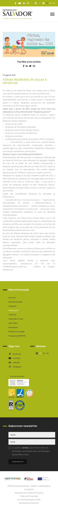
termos (26, 448)
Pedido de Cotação (16, 331)
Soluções (12, 306)
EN (51, 3)
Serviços (12, 297)
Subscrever (17, 462)
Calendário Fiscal (15, 319)
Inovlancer (35, 503)
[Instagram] (28, 3)
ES (54, 3)
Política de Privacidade (29, 496)
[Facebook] (15, 3)
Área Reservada (15, 302)
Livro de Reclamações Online (29, 499)
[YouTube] (19, 3)
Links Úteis (13, 323)
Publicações (13, 310)
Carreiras (12, 314)
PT (47, 3)
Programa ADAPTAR (16, 336)
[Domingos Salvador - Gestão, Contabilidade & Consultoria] (17, 14)
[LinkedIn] (24, 3)
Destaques (13, 327)
